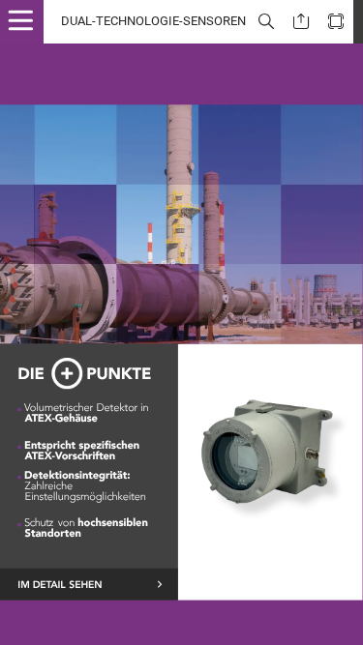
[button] (29, 22)
